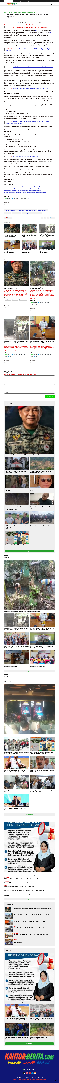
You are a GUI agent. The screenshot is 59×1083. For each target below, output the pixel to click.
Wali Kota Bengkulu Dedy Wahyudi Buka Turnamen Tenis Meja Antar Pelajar (31, 934)
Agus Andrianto (29, 53)
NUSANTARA (34, 12)
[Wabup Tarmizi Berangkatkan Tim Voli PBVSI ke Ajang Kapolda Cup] (9, 929)
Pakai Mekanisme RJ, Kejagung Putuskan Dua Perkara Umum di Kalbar (30, 88)
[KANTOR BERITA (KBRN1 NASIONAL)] (12, 4)
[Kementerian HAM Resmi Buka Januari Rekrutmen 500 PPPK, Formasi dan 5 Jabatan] (17, 537)
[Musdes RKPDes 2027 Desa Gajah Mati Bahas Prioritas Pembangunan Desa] (29, 244)
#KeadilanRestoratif (42, 210)
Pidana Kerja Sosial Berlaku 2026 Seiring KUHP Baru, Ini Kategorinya (42, 771)
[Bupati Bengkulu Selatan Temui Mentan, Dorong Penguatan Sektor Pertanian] (42, 782)
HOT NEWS (19, 12)
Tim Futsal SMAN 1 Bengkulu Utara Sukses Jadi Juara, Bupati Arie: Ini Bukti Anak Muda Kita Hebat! (32, 941)
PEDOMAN (33, 1077)
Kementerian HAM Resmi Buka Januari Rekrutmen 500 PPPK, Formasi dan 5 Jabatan (16, 545)
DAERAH (14, 12)
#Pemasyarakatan (16, 213)
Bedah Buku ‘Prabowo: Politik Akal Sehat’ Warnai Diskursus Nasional (19, 735)
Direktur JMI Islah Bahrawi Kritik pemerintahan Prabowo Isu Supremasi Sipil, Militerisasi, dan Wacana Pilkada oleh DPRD (16, 772)
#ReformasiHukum (37, 213)
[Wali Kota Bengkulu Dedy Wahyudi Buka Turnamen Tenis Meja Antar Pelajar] (9, 935)
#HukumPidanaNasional (31, 210)
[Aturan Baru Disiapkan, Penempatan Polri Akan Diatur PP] (16, 800)
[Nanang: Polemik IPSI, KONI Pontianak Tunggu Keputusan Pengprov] (9, 922)
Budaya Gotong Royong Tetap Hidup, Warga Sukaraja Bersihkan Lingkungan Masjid (23, 190)
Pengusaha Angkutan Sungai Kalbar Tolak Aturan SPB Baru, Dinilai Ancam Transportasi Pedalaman (41, 526)
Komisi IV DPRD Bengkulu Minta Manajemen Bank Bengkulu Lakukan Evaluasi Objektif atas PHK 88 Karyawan (27, 895)
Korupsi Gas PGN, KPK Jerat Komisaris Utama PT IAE (25, 156)
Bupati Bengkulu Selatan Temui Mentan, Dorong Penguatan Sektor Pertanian (41, 791)
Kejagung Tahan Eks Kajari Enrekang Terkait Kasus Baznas (16, 791)
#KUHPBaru (8, 213)
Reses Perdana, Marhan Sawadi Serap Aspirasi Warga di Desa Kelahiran (20, 886)
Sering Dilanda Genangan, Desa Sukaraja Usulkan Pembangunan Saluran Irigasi (22, 188)
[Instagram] (27, 1073)
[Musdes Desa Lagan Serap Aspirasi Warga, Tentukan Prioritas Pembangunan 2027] (16, 657)
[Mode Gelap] (51, 4)
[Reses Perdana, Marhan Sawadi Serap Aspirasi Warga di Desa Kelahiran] (42, 1029)
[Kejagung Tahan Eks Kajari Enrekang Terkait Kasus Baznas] (16, 782)
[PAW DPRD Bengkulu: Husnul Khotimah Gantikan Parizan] (17, 1029)
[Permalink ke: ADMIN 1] (5, 19)
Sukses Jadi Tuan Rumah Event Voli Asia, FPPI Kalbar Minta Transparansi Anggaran (23, 186)
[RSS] (35, 1073)
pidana (37, 30)
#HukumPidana (20, 210)
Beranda (6, 9)
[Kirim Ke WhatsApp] (53, 218)
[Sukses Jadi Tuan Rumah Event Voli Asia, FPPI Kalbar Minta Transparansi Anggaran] (12, 228)
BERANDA (6, 12)
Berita (10, 12)
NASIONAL (28, 12)
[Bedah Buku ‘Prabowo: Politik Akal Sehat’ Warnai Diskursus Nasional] (29, 709)
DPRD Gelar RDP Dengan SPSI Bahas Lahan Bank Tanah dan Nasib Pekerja (21, 878)
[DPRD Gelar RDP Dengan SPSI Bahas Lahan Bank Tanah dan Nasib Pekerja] (42, 1010)
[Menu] (5, 4)
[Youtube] (30, 1073)
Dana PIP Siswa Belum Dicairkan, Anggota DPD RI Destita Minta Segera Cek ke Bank (23, 875)
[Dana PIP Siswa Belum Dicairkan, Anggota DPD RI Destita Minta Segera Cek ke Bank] (29, 847)
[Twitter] (24, 1073)
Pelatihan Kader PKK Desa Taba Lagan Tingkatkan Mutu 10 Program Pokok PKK (46, 251)
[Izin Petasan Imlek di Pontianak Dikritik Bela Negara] (42, 481)
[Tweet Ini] (45, 218)
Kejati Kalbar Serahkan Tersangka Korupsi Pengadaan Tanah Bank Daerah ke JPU (33, 67)
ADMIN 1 (9, 19)
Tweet (29, 198)
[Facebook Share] (42, 218)
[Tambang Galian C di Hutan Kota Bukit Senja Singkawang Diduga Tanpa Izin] (42, 463)
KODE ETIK (40, 1077)
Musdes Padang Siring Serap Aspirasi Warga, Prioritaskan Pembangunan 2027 (40, 665)
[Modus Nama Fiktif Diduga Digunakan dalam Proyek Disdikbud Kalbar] (17, 463)
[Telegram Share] (51, 218)
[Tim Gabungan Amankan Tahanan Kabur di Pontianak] (17, 481)
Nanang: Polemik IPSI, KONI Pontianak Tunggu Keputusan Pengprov (29, 921)
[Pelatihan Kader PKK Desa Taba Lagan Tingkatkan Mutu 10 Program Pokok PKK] (47, 244)
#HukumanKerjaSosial (10, 210)
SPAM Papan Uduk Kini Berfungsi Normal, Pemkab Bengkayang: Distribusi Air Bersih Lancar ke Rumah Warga (17, 527)
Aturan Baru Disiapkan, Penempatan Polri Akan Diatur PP (15, 809)
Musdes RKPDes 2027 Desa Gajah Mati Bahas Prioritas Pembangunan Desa (29, 251)
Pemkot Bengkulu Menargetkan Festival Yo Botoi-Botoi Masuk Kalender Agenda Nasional (16, 753)
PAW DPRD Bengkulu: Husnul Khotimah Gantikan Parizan (17, 882)
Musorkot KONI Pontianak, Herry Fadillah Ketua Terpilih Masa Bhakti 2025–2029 (32, 914)
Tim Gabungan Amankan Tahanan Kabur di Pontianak (15, 489)
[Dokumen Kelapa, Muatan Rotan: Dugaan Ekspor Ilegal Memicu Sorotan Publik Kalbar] (42, 499)
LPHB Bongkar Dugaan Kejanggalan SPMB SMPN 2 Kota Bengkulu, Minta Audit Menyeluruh (25, 192)
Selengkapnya (29, 551)
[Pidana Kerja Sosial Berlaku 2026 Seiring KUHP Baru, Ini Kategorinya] (42, 762)
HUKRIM (24, 12)
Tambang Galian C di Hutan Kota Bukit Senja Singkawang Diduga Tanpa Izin (40, 472)
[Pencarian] (54, 4)
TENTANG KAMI (26, 1077)
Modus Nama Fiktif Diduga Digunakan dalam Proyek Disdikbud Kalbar (15, 472)
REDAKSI (18, 1077)
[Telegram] (32, 1073)
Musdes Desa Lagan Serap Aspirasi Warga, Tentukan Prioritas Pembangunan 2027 (15, 665)
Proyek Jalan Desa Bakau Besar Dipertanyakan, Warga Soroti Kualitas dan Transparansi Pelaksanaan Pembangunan (15, 508)
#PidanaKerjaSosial (26, 213)
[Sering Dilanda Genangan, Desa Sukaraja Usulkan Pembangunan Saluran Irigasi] (29, 228)
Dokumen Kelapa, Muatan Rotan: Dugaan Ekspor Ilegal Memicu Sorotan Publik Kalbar (41, 507)
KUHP (50, 32)
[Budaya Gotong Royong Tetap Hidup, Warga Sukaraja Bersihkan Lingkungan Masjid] (47, 228)
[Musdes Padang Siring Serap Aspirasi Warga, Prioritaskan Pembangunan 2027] (42, 657)
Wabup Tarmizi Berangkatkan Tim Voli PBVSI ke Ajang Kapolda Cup (29, 927)
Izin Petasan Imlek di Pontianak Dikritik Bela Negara (40, 489)
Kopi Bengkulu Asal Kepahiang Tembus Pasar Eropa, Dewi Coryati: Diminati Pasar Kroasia (24, 890)
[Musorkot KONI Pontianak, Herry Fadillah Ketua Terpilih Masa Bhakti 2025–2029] (9, 916)
